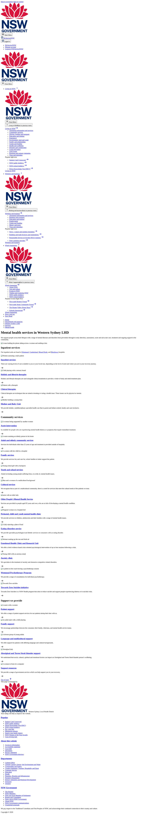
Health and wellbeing (16, 146)
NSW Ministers (10, 793)
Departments (6, 758)
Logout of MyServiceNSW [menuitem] (14, 49)
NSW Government (9, 788)
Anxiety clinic (7, 558)
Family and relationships (17, 142)
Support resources (8, 668)
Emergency (13, 138)
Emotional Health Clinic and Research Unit (19, 543)
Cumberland (34, 352)
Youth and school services (12, 470)
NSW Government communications (17, 803)
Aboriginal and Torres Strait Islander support (20, 653)
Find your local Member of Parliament (17, 795)
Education (8, 772)
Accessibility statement (12, 747)
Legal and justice (15, 149)
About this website (9, 741)
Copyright (8, 749)
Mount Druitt (43, 352)
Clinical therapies (8, 389)
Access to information (12, 745)
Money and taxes (15, 225)
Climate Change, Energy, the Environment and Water (22, 764)
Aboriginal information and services (21, 130)
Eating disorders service (11, 529)
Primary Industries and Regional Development (20, 780)
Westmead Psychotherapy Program (16, 573)
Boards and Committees (13, 797)
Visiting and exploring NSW (18, 293)
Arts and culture (14, 289)
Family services (7, 455)
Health (7, 774)
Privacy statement (11, 752)
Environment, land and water (19, 140)
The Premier (9, 792)
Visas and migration (15, 155)
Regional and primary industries (19, 153)
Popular (4, 717)
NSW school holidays (16, 297)
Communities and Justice (13, 766)
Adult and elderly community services (17, 440)
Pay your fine (9, 729)
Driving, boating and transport (19, 134)
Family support (7, 624)
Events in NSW (14, 291)
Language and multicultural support (17, 639)
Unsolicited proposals (12, 805)
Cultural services (8, 484)
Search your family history (14, 733)
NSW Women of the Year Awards (16, 735)
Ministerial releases (11, 731)
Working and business (13, 214)
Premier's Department (12, 778)
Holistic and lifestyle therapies (13, 374)
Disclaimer (8, 751)
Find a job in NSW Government (15, 799)
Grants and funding (15, 144)
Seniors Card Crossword (13, 722)
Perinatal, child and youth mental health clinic (21, 514)
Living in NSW (11, 129)
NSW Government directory (14, 754)
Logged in (7, 41)
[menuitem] (10, 45)
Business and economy (17, 217)
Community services (16, 132)
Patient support (7, 609)
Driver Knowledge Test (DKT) (15, 725)
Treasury (8, 783)
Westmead (25, 352)
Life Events (13, 151)
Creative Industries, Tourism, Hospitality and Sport (22, 768)
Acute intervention (9, 426)
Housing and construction (17, 148)
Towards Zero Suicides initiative (14, 587)
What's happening (12, 285)
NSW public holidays (16, 295)
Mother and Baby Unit (11, 404)
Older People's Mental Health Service (17, 499)
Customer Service (11, 770)
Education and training (16, 136)
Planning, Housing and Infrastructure (17, 776)
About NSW (13, 287)
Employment (13, 221)
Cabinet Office (10, 763)
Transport (8, 782)
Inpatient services (8, 360)
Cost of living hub (11, 737)
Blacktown (54, 352)
